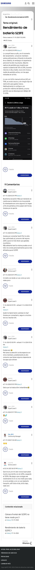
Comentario (25, 175)
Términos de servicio (9, 553)
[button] (28, 46)
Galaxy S (19, 50)
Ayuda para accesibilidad (10, 549)
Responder (25, 219)
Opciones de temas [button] (28, 19)
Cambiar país (6, 564)
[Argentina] (6, 3)
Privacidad (5, 556)
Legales (4, 560)
